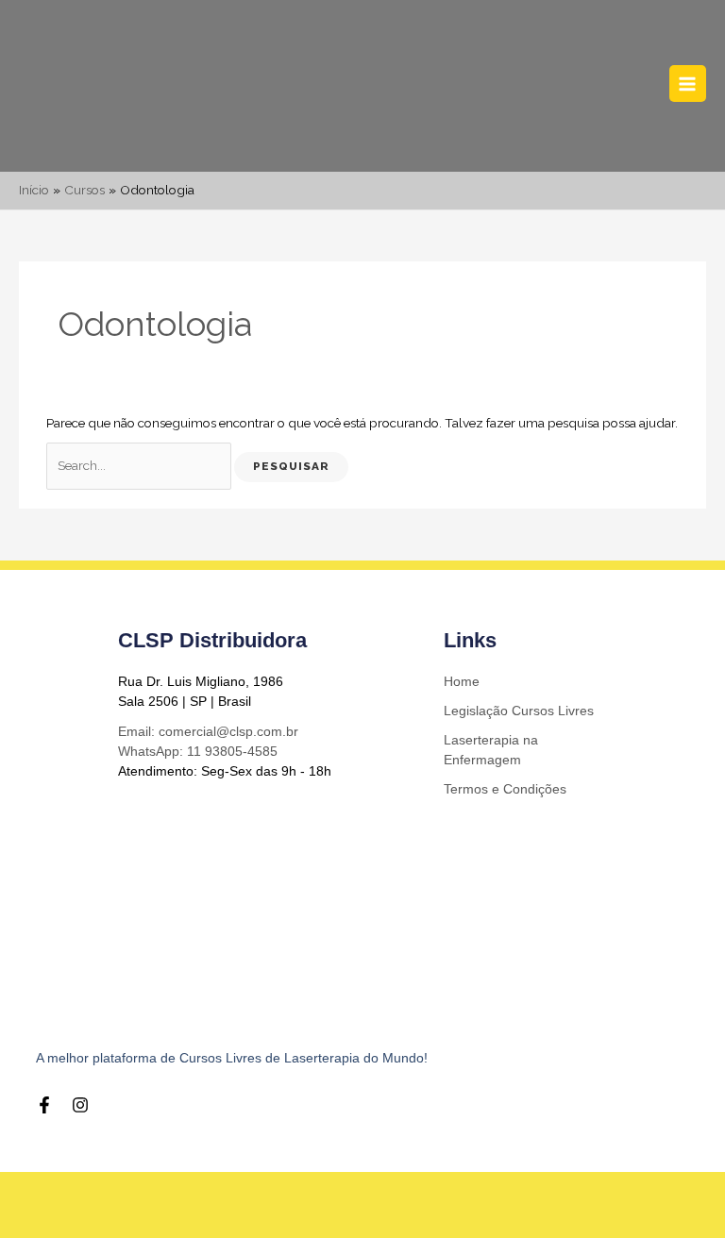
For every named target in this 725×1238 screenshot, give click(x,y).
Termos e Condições (505, 788)
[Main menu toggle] (687, 83)
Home (462, 681)
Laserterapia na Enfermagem (491, 749)
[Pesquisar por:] (140, 465)
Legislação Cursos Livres (519, 710)
